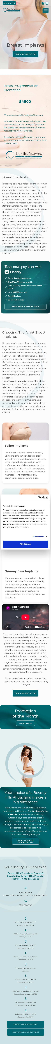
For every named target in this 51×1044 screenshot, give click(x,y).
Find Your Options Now (25, 307)
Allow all (25, 544)
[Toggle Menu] (46, 10)
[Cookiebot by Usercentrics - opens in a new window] (38, 497)
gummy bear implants (19, 228)
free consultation (13, 681)
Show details (38, 536)
